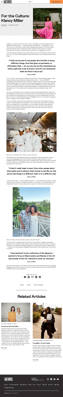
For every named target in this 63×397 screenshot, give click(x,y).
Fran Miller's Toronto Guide (41, 343)
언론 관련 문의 (23, 384)
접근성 (6, 384)
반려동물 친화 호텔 (9, 387)
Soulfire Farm (38, 83)
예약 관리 (50, 384)
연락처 (29, 384)
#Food (29, 285)
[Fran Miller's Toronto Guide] (47, 321)
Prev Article (8, 370)
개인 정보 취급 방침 (13, 384)
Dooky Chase (47, 78)
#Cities (22, 285)
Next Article (54, 370)
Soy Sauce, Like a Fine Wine (9, 326)
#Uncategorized (38, 285)
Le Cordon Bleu (15, 159)
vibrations (42, 50)
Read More (4, 347)
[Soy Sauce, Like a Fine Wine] (15, 312)
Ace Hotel (3, 25)
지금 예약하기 (56, 2)
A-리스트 (38, 384)
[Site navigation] (2, 1)
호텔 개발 (56, 384)
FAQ (34, 384)
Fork (28, 97)
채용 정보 (44, 384)
